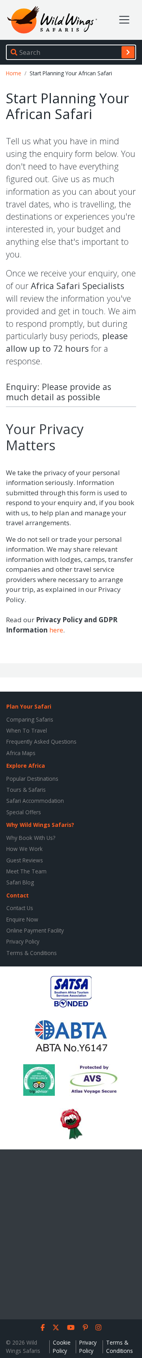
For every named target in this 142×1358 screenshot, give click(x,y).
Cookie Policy (62, 1346)
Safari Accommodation (35, 800)
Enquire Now (22, 919)
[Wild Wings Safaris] (52, 20)
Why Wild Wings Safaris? (40, 824)
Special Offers (23, 812)
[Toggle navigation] (124, 19)
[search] (128, 52)
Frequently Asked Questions (41, 741)
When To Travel (26, 730)
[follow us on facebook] (42, 1327)
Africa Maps (21, 753)
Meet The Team (26, 871)
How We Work (24, 848)
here (56, 629)
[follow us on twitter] (55, 1327)
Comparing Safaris (29, 719)
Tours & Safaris (26, 789)
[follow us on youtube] (71, 1327)
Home (13, 73)
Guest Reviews (24, 860)
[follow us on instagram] (98, 1327)
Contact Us (19, 908)
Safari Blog (20, 882)
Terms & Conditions (31, 953)
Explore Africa (25, 765)
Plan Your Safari (28, 706)
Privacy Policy (22, 941)
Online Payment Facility (35, 930)
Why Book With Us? (30, 837)
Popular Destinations (32, 778)
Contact (17, 895)
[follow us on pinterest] (85, 1327)
